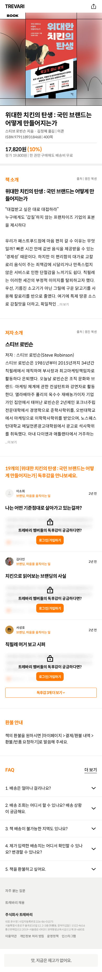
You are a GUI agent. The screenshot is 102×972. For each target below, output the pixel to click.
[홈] (15, 6)
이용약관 (11, 936)
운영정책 (53, 936)
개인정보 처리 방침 (32, 936)
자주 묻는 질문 (15, 891)
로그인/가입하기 (50, 540)
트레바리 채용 (15, 902)
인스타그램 (69, 936)
